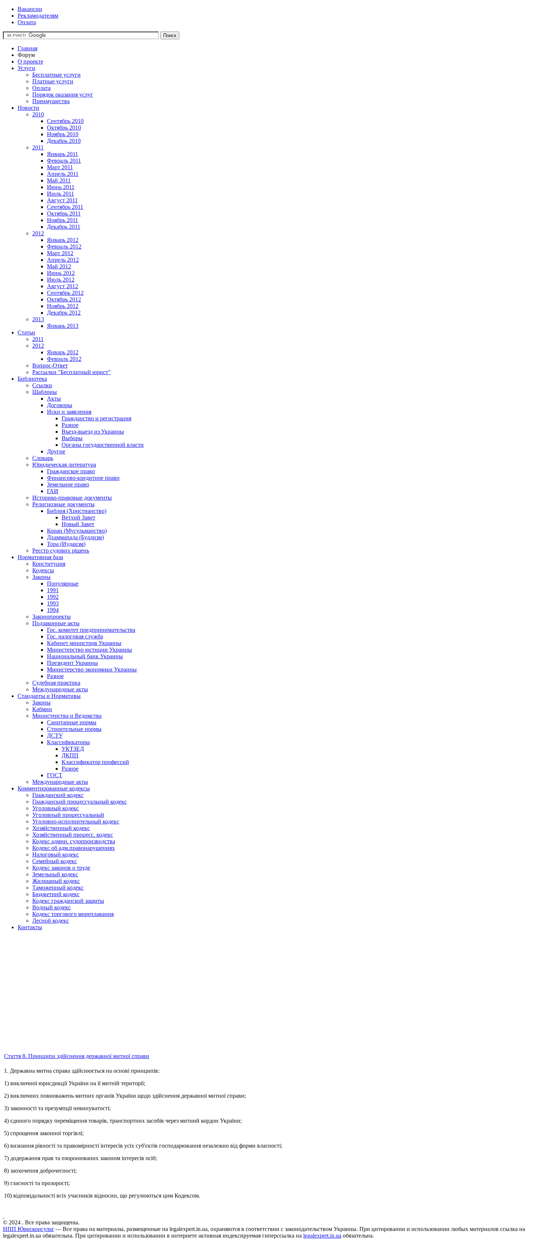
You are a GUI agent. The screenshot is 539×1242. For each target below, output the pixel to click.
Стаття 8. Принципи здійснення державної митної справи (76, 1056)
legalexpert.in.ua (322, 1235)
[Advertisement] (223, 1000)
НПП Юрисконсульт (28, 1229)
